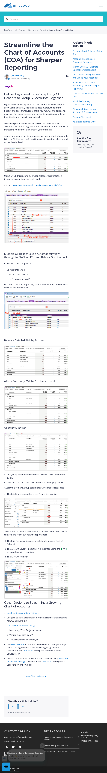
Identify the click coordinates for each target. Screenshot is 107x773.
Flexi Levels (16, 644)
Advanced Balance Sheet (84, 121)
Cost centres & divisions (21, 625)
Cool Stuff (27, 650)
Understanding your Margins (56, 745)
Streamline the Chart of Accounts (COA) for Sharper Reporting (86, 85)
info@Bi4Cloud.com (24, 737)
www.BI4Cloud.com (35, 676)
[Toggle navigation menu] (101, 6)
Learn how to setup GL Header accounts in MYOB (36, 185)
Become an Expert (37, 30)
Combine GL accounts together (22, 613)
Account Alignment (82, 117)
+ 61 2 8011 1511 (23, 741)
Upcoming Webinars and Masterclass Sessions (59, 738)
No (23, 707)
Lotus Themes (14, 771)
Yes (13, 707)
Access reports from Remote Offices (59, 751)
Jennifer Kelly (17, 75)
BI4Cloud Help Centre (14, 30)
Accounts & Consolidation (61, 30)
